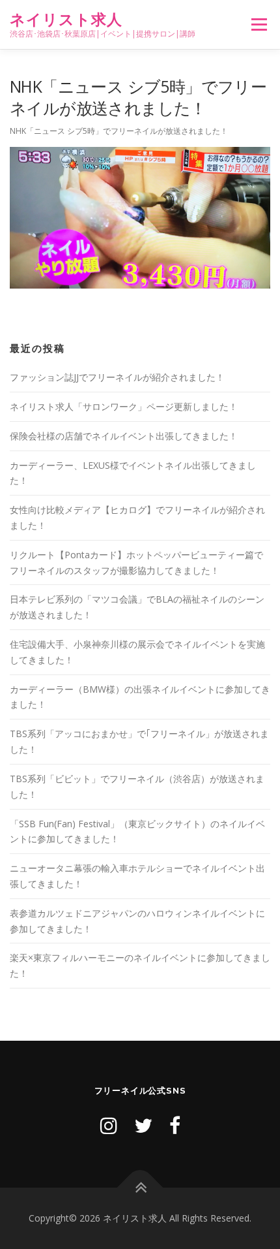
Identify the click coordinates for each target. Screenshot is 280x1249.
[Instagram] (108, 1125)
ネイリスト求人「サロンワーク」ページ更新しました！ (124, 406)
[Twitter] (143, 1125)
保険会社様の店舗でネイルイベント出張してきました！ (124, 436)
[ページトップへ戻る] (140, 1188)
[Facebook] (174, 1125)
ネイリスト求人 (66, 19)
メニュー (258, 24)
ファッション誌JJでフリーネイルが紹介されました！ (117, 377)
